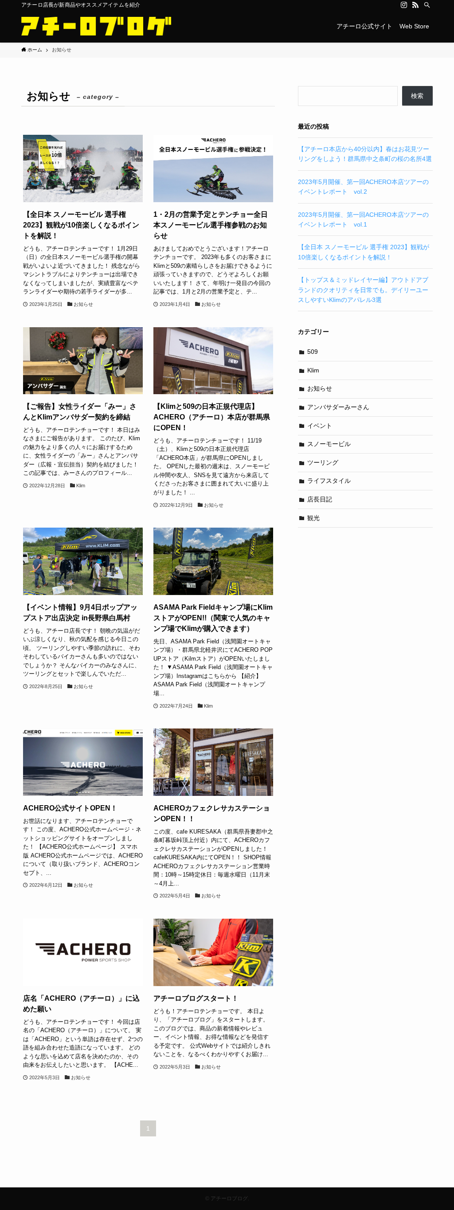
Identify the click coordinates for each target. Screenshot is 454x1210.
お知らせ (319, 388)
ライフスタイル (329, 480)
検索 (417, 95)
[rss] (415, 5)
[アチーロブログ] (96, 26)
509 (312, 351)
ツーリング (322, 462)
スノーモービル (329, 443)
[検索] (427, 5)
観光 (313, 517)
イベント (319, 425)
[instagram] (404, 5)
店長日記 (319, 499)
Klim (313, 370)
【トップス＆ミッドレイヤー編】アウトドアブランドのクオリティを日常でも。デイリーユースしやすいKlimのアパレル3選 (363, 289)
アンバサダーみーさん (338, 407)
